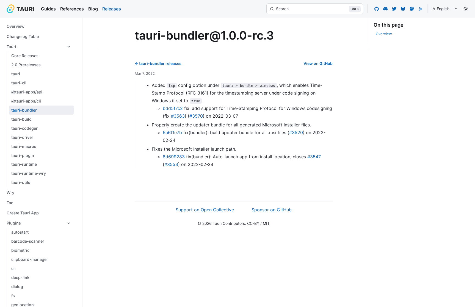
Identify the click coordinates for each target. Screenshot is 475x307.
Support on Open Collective (205, 209)
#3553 (171, 164)
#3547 (314, 156)
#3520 (296, 132)
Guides (48, 9)
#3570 (196, 116)
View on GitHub (318, 63)
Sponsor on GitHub (272, 209)
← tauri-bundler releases (158, 63)
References (72, 9)
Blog (93, 9)
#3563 (178, 116)
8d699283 (174, 156)
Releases (111, 9)
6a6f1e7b (172, 132)
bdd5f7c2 (173, 108)
